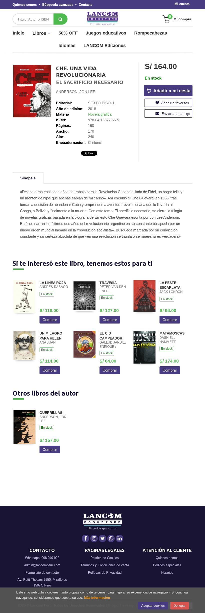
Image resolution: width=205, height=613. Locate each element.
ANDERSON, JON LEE (75, 92)
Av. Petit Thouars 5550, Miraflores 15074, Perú (42, 582)
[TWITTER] (102, 538)
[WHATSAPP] (111, 538)
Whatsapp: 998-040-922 (42, 558)
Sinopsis (28, 178)
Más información (97, 597)
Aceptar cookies (153, 605)
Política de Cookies (104, 558)
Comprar (49, 320)
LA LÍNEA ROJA (53, 283)
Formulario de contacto (42, 572)
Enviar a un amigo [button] (175, 114)
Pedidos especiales (167, 565)
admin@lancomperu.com (42, 565)
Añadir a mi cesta (171, 90)
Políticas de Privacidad (105, 572)
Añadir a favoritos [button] (174, 103)
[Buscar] (61, 19)
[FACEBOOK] (85, 538)
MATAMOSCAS (172, 333)
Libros (40, 33)
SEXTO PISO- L (101, 103)
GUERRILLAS (51, 413)
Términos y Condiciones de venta (104, 565)
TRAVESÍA (108, 283)
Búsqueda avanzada (57, 5)
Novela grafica (100, 114)
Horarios (167, 572)
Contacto (85, 5)
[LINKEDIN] (119, 538)
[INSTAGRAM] (94, 538)
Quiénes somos (24, 5)
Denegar (180, 605)
